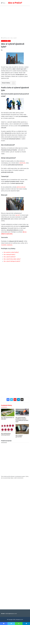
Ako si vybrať (13, 37)
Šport (9, 40)
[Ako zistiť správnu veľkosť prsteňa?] (7, 428)
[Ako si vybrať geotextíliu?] (22, 429)
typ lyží (18, 215)
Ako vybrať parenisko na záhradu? (7, 418)
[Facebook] (8, 399)
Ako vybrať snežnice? (10, 256)
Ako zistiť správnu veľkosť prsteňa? (6, 434)
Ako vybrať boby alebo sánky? (12, 259)
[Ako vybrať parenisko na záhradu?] (7, 412)
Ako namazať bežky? (9, 254)
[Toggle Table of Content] (12, 83)
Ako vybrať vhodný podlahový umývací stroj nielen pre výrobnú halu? (22, 419)
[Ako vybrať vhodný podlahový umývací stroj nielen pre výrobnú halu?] (22, 412)
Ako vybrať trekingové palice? (12, 261)
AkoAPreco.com (5, 37)
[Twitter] (11, 399)
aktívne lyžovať (21, 187)
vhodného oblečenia (6, 245)
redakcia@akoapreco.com (11, 613)
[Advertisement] (15, 21)
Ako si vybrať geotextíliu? (19, 436)
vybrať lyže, (22, 163)
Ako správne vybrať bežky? (11, 252)
